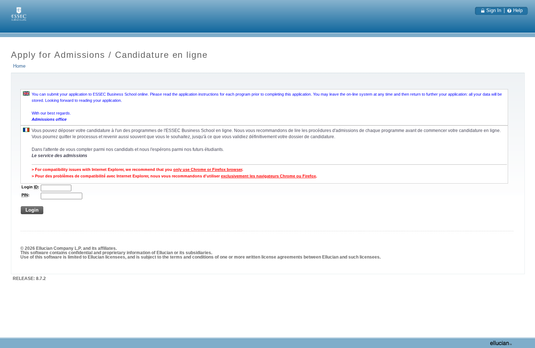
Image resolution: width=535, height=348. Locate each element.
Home (19, 66)
